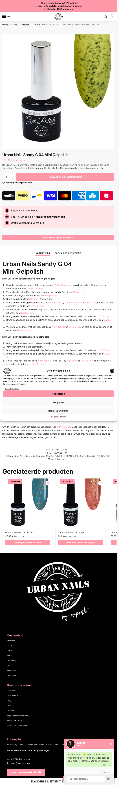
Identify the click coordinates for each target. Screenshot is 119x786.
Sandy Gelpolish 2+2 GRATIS (94, 456)
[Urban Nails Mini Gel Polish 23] (80, 503)
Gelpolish (25, 25)
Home (5, 25)
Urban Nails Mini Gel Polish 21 (20, 532)
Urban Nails (60, 459)
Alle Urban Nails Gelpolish (32, 456)
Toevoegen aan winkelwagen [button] (27, 542)
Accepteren (58, 393)
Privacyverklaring (58, 417)
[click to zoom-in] (59, 91)
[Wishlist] (48, 483)
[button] (112, 370)
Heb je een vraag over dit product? (58, 238)
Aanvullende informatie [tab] (68, 252)
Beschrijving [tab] (43, 252)
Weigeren (58, 402)
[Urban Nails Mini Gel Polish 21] (28, 503)
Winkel (14, 25)
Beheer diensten (12, 388)
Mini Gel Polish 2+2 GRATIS (46, 25)
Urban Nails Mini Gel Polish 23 (73, 532)
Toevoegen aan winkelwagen (65, 176)
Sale (77, 456)
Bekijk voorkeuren (58, 410)
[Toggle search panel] (105, 16)
